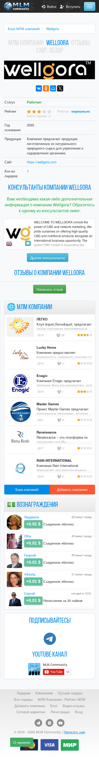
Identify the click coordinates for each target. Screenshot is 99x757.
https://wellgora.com (42, 161)
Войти (50, 6)
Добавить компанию (72, 489)
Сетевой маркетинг (31, 712)
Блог (54, 706)
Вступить (72, 6)
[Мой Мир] (53, 88)
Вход (79, 712)
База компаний (26, 489)
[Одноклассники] (46, 88)
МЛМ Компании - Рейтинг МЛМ (61, 699)
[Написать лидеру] (28, 243)
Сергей (29, 593)
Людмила (31, 517)
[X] (60, 88)
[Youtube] (60, 723)
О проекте (21, 742)
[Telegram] (38, 723)
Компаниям (44, 693)
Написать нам (74, 731)
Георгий (30, 555)
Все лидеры (23, 699)
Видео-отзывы (74, 706)
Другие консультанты (47, 257)
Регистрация (60, 712)
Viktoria (29, 574)
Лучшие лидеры (70, 693)
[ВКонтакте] (39, 88)
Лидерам (23, 693)
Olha (27, 536)
